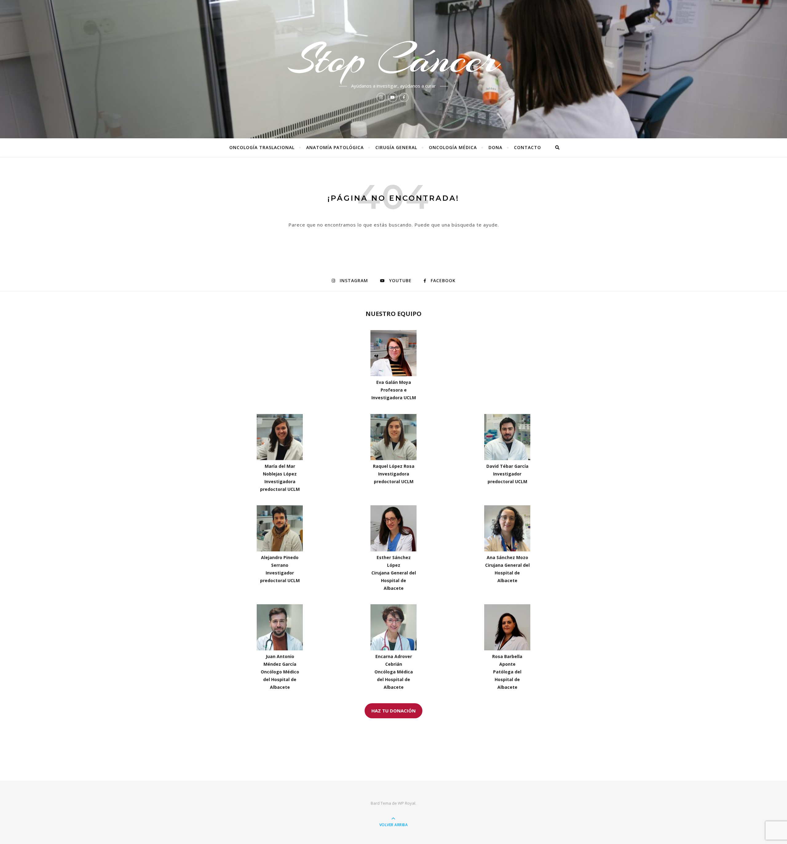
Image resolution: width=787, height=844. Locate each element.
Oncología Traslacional (262, 147)
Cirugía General (396, 147)
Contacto (527, 147)
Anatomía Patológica (335, 147)
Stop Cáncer (393, 59)
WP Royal (406, 803)
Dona (495, 147)
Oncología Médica (453, 147)
